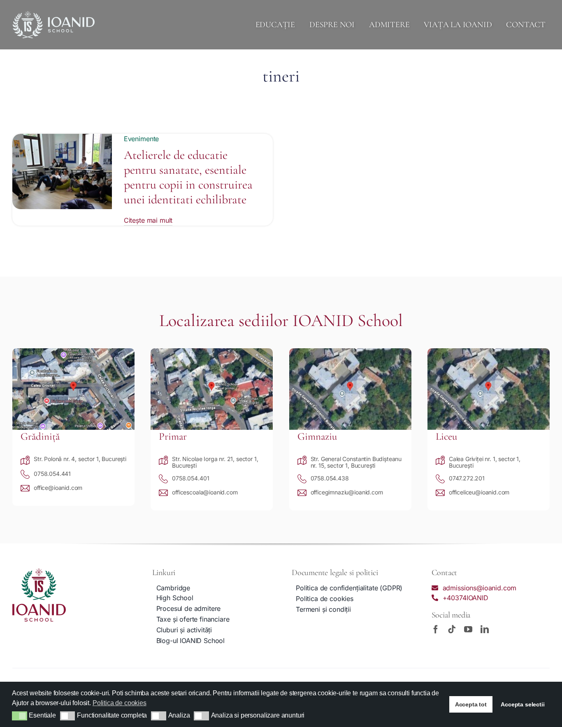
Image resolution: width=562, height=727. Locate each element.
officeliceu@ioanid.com (479, 492)
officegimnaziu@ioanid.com (347, 492)
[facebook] (436, 629)
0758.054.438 (330, 478)
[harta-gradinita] (73, 351)
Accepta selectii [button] (522, 704)
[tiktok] (452, 629)
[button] (19, 715)
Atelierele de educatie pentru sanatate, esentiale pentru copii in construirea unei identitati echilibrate (188, 177)
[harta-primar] (212, 351)
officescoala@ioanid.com (204, 492)
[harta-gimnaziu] (350, 351)
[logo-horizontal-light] (53, 14)
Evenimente (141, 139)
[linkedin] (485, 629)
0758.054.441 (52, 473)
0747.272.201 (467, 478)
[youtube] (468, 629)
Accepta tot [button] (471, 704)
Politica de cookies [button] (119, 702)
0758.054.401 (190, 478)
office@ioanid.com (58, 487)
